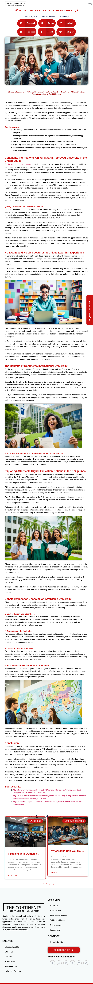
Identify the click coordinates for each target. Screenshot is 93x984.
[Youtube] (79, 962)
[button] (90, 3)
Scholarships (55, 925)
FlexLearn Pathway (58, 915)
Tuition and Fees (57, 920)
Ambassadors (11, 966)
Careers (8, 957)
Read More (12, 875)
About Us (54, 906)
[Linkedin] (72, 962)
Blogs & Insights (12, 947)
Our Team (9, 952)
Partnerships (10, 961)
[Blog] (85, 962)
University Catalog (13, 971)
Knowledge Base (57, 942)
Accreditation (55, 911)
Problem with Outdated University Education (36, 853)
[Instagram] (65, 962)
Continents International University (18, 164)
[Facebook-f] (52, 962)
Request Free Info (90, 310)
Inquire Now (55, 930)
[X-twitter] (59, 962)
